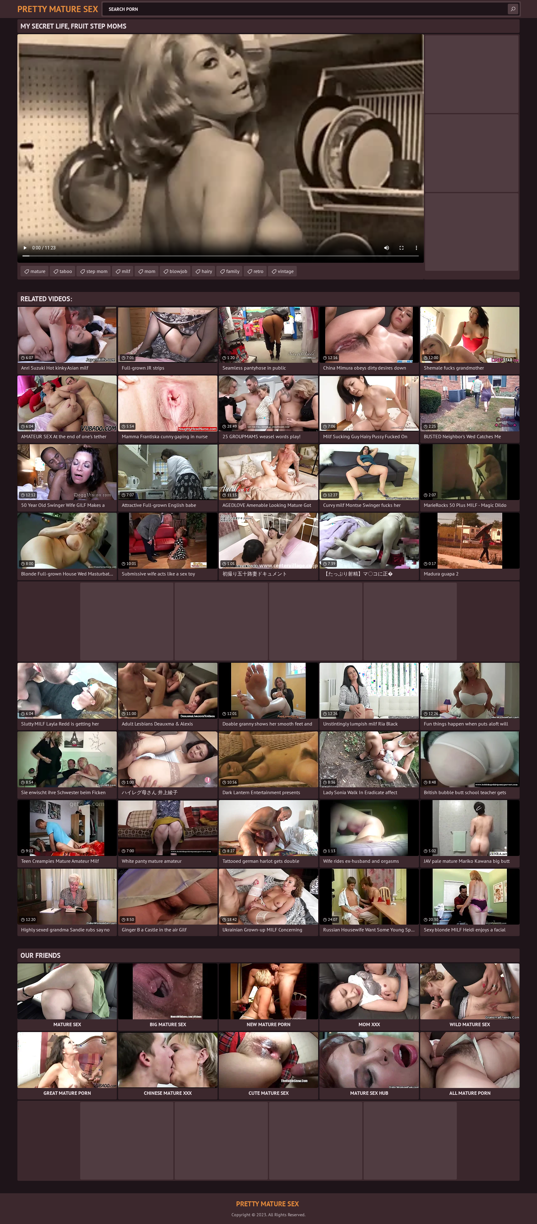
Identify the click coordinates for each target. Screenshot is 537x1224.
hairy (207, 271)
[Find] (513, 9)
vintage (286, 271)
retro (259, 271)
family (232, 271)
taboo (66, 271)
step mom (97, 271)
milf (126, 271)
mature (37, 271)
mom (150, 271)
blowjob (178, 271)
